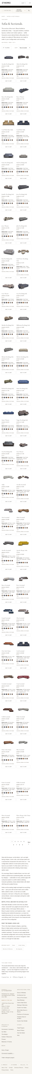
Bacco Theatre (20, 97)
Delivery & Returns (18, 1067)
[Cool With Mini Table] (9, 122)
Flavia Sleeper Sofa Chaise (23, 815)
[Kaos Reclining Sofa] (9, 251)
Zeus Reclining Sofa (7, 452)
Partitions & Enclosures (23, 1014)
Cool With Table (20, 130)
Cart (23, 3)
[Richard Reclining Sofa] (9, 381)
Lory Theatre (5, 293)
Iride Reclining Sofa (21, 162)
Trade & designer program (8, 1057)
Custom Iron (7, 10)
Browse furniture (20, 10)
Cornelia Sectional (6, 684)
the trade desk (15, 938)
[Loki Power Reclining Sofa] (23, 251)
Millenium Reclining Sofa (23, 325)
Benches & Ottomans (8, 949)
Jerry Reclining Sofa (21, 194)
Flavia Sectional (6, 815)
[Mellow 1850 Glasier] (2, 74)
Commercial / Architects (8, 1029)
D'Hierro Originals (19, 977)
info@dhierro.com (6, 1010)
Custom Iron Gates (22, 1007)
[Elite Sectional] (23, 742)
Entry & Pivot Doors (22, 997)
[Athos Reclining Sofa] (23, 57)
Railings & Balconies (22, 1005)
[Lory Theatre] (9, 286)
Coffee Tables (21, 945)
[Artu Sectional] (9, 510)
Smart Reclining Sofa (22, 388)
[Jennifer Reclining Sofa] (9, 187)
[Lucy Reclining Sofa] (23, 286)
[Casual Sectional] (9, 611)
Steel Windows (20, 1000)
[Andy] (9, 477)
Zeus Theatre (19, 452)
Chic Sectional (20, 618)
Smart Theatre (5, 420)
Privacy (26, 1067)
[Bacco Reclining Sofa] (9, 89)
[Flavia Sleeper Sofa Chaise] (23, 808)
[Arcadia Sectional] (23, 477)
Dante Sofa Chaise (6, 750)
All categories (19, 949)
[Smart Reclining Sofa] (23, 381)
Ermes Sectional (6, 782)
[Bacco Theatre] (23, 89)
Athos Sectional (20, 517)
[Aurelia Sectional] (9, 543)
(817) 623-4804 (5, 1008)
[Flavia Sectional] (9, 808)
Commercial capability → (8, 1053)
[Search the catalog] (28, 10)
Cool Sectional (20, 651)
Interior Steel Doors (22, 1002)
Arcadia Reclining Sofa (8, 64)
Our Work (4, 1032)
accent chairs (17, 889)
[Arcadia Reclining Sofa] (9, 57)
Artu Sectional (5, 517)
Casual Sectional (6, 618)
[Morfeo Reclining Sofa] (23, 349)
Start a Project (5, 1050)
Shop (3, 16)
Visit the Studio (21, 1033)
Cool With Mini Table (7, 130)
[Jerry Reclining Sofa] (23, 187)
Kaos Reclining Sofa (7, 259)
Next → (29, 843)
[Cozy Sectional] (23, 676)
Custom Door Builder (22, 1021)
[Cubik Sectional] (9, 709)
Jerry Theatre (5, 226)
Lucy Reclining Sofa (21, 293)
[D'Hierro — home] (6, 3)
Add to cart (8, 81)
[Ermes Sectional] (9, 775)
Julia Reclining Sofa (21, 226)
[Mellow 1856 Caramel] (8, 74)
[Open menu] (29, 3)
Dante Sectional (20, 717)
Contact (11, 1067)
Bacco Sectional (6, 585)
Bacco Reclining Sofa (7, 97)
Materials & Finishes (7, 1041)
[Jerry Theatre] (9, 218)
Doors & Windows (21, 992)
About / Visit (4, 1067)
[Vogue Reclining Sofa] (23, 413)
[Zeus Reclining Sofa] (9, 444)
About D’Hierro (20, 1030)
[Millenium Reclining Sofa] (23, 318)
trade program (7, 898)
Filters (7, 47)
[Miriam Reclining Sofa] (9, 349)
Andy (3, 484)
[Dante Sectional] (23, 709)
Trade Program (20, 1028)
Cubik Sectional (6, 717)
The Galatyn (5, 1034)
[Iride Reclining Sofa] (23, 155)
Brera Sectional (20, 585)
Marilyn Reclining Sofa (8, 325)
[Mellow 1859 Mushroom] (12, 74)
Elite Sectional (20, 750)
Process (4, 1039)
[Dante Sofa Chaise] (9, 742)
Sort (16, 47)
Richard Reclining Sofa (8, 388)
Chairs (13, 945)
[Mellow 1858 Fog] (10, 74)
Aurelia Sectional (6, 550)
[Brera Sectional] (23, 578)
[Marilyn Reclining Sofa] (9, 318)
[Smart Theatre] (9, 413)
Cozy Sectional (20, 684)
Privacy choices (5, 1070)
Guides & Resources (7, 1037)
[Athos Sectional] (23, 510)
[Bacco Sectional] (9, 578)
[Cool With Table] (23, 122)
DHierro (7, 990)
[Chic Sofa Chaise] (9, 644)
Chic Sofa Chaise (6, 651)
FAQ (18, 1035)
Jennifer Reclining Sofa (8, 194)
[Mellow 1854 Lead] (6, 74)
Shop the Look (19, 894)
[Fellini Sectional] (23, 775)
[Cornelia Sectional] (9, 676)
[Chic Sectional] (23, 611)
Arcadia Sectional (21, 484)
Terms (11, 1070)
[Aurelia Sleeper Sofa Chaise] (23, 543)
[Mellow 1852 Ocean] (4, 74)
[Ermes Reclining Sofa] (9, 155)
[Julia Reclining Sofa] (23, 218)
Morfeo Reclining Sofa (22, 357)
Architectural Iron (21, 995)
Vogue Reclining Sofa (22, 420)
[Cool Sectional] (23, 644)
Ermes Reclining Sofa (7, 162)
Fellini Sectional (20, 782)
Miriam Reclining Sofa (7, 357)
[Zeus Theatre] (23, 444)
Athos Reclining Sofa (22, 64)
